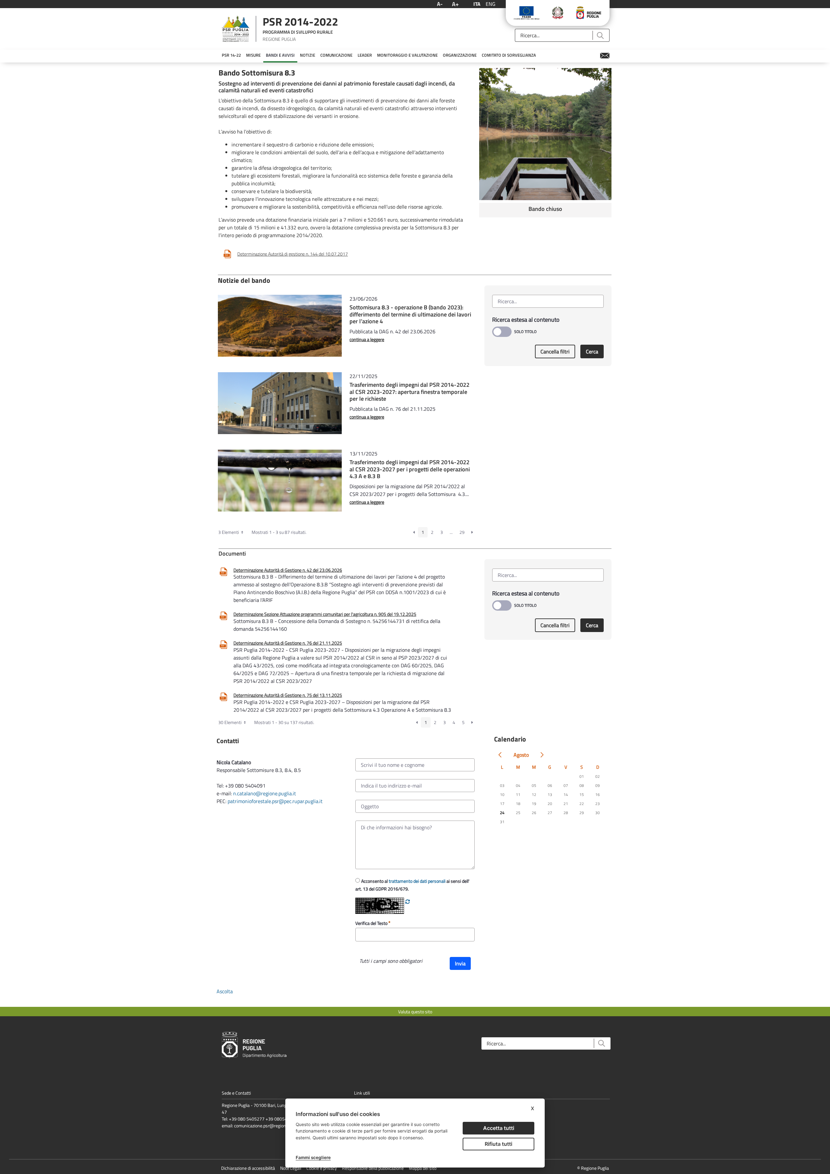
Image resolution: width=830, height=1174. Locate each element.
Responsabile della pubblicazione (373, 1168)
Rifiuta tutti (498, 1144)
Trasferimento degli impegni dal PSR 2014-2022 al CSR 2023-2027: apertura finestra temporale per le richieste (409, 391)
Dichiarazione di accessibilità (248, 1168)
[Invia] (600, 35)
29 (462, 532)
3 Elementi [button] (229, 532)
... (451, 532)
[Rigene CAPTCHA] (407, 901)
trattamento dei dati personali (417, 881)
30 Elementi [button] (230, 722)
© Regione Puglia (593, 1168)
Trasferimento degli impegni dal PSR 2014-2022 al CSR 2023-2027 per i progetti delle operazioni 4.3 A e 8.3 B (410, 469)
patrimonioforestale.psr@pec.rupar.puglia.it (275, 801)
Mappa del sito (422, 1168)
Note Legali (290, 1168)
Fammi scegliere (313, 1157)
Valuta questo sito (415, 1011)
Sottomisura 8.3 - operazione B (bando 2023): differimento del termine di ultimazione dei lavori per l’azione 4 (410, 314)
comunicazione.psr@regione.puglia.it (269, 1125)
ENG (490, 4)
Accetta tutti (498, 1128)
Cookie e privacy (321, 1168)
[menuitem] (231, 55)
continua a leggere (367, 339)
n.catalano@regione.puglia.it (264, 793)
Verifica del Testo (371, 923)
